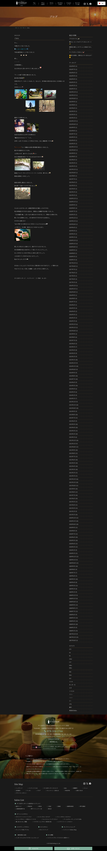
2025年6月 (72, 108)
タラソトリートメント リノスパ (23, 817)
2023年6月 (72, 160)
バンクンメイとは (33, 788)
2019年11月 (72, 221)
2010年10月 (72, 524)
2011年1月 (72, 514)
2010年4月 (72, 544)
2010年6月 (72, 537)
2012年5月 (72, 463)
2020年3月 (72, 214)
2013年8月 (72, 414)
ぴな (70, 704)
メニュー (51, 3)
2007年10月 (72, 640)
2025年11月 (72, 95)
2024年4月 (72, 140)
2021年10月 (72, 173)
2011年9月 (72, 489)
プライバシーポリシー (21, 793)
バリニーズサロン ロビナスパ (63, 817)
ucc (70, 678)
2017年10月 (72, 266)
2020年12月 (72, 198)
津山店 (49, 809)
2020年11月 (72, 202)
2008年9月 (72, 605)
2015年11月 (72, 327)
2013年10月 (72, 408)
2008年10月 (72, 602)
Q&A (65, 788)
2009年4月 (72, 582)
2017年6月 (72, 273)
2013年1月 (72, 437)
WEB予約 (67, 790)
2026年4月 (72, 79)
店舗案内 (43, 3)
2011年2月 (72, 511)
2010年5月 (72, 540)
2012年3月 (72, 469)
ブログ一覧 (22, 27)
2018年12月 (72, 240)
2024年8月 (72, 131)
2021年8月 (72, 176)
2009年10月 (72, 563)
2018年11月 (72, 243)
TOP (16, 27)
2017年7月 (72, 269)
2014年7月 (72, 379)
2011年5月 (72, 502)
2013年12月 (72, 402)
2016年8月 (72, 298)
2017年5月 (72, 276)
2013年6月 (72, 421)
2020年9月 (72, 205)
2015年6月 (72, 343)
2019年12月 (72, 218)
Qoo (70, 675)
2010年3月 (72, 547)
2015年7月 (72, 340)
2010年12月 (72, 518)
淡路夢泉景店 (70, 806)
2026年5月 (72, 76)
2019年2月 (72, 234)
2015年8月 (72, 337)
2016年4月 (72, 311)
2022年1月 (72, 166)
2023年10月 (72, 150)
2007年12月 (72, 634)
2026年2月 (72, 85)
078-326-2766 (55, 731)
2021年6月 (72, 182)
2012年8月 (72, 453)
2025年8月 (72, 105)
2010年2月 (72, 550)
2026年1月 (72, 89)
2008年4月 (72, 621)
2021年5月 (72, 185)
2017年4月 (72, 279)
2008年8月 (72, 608)
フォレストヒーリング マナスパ (50, 819)
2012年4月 (72, 466)
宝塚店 (59, 806)
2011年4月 (72, 505)
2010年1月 (72, 553)
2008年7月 (72, 611)
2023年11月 (72, 147)
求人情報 (77, 3)
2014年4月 (72, 389)
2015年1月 (72, 360)
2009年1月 (72, 592)
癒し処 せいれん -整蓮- (21, 821)
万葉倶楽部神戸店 (20, 809)
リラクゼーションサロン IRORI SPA (42, 821)
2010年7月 (72, 534)
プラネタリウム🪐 (74, 39)
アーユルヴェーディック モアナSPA (72, 819)
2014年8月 (72, 376)
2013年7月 (72, 418)
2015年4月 (72, 350)
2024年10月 (72, 124)
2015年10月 (72, 331)
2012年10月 (72, 447)
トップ (34, 3)
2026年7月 (72, 69)
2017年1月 (72, 282)
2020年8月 (72, 208)
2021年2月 (72, 192)
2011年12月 (72, 479)
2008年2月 (72, 627)
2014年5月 (72, 385)
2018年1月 (72, 260)
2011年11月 (72, 482)
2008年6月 (72, 614)
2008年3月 (72, 624)
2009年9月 (72, 566)
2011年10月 (72, 485)
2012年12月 (72, 440)
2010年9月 (72, 527)
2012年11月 (72, 444)
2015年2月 (72, 356)
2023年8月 (72, 156)
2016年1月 (72, 321)
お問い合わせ (79, 790)
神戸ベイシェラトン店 (36, 809)
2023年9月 (72, 153)
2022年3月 (72, 163)
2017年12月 (72, 263)
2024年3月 (72, 143)
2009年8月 (72, 569)
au (70, 652)
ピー (70, 701)
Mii (70, 672)
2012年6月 (72, 460)
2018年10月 (72, 247)
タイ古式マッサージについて (51, 788)
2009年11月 (72, 560)
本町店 (40, 806)
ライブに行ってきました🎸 (77, 52)
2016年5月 (72, 308)
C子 (70, 662)
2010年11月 (72, 521)
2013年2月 (72, 434)
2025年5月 (72, 111)
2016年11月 (72, 289)
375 (70, 649)
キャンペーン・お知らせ (53, 790)
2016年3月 (72, 314)
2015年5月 (72, 347)
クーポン (69, 3)
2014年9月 (72, 373)
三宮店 (49, 806)
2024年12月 (72, 121)
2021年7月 (72, 179)
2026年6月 (72, 72)
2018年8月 (72, 253)
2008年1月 (72, 631)
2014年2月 (72, 395)
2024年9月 (72, 127)
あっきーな (72, 685)
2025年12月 (72, 92)
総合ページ (18, 806)
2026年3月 (72, 82)
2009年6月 (72, 576)
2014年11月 (72, 366)
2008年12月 (72, 595)
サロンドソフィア (43, 829)
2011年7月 (72, 495)
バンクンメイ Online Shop (69, 829)
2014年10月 (72, 369)
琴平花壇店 (82, 806)
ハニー (71, 698)
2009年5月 (72, 579)
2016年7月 (72, 302)
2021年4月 (72, 189)
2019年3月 (72, 231)
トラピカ (71, 691)
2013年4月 (72, 427)
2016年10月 (72, 292)
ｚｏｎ (71, 681)
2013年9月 (72, 411)
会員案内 (60, 3)
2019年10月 (72, 224)
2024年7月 (72, 134)
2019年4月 (72, 227)
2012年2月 (72, 473)
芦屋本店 (30, 806)
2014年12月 (72, 363)
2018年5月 (72, 256)
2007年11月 (72, 637)
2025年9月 (72, 102)
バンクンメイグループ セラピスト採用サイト (58, 837)
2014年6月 (72, 382)
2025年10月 (72, 98)
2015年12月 (72, 324)
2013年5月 (72, 424)
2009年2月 (72, 589)
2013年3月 (72, 431)
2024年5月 (72, 137)
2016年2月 (72, 318)
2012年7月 (72, 456)
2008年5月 (72, 618)
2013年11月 (72, 405)
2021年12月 (72, 169)
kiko (70, 665)
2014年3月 (72, 392)
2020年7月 (72, 211)
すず (70, 688)
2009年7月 (72, 573)
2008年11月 (72, 598)
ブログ (38, 790)
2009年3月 (72, 585)
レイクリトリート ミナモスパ (65, 821)
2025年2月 (72, 118)
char (70, 659)
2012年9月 (72, 450)
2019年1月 (72, 237)
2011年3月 (72, 508)
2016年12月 (72, 285)
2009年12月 (72, 556)
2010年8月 (72, 531)
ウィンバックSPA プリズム (22, 829)
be (70, 656)
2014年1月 (72, 398)
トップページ (19, 788)
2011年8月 (72, 492)
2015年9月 (72, 334)
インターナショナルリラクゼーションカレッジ (27, 837)
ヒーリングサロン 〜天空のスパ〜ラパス (26, 819)
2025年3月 (72, 114)
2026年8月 (72, 66)
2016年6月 (72, 305)
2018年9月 (72, 250)
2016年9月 (72, 295)
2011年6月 (72, 498)
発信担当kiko (73, 710)
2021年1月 (72, 195)
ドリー (71, 694)
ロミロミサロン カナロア (44, 817)
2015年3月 (72, 353)
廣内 (70, 707)
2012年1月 (72, 476)
